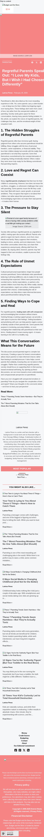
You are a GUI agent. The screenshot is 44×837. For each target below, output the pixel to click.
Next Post (22, 477)
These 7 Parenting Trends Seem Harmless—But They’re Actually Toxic (19, 620)
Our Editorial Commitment (24, 746)
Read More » (7, 527)
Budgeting (24, 738)
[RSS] (28, 751)
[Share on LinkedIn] (41, 63)
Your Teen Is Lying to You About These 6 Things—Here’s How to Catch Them (19, 503)
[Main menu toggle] (8, 9)
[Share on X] (36, 63)
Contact (24, 741)
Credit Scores (24, 736)
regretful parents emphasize (16, 181)
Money (24, 733)
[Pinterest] (20, 751)
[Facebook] (15, 751)
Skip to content (5, 1)
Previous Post (22, 475)
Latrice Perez (7, 93)
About (24, 743)
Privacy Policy (25, 805)
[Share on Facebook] (32, 63)
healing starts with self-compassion (30, 312)
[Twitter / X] (24, 751)
